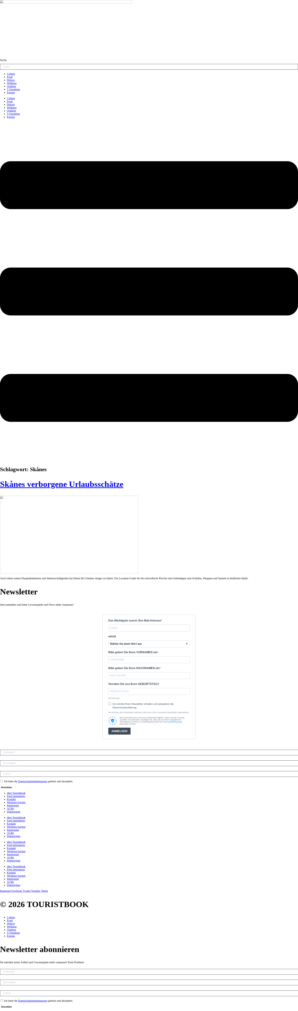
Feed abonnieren (16, 796)
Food (10, 76)
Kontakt (11, 799)
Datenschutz (13, 811)
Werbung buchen (16, 802)
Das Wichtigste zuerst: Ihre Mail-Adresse (134, 620)
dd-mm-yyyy (114, 698)
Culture (11, 73)
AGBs (10, 808)
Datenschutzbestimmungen (32, 781)
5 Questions (13, 89)
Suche (3, 60)
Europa (11, 92)
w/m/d (112, 636)
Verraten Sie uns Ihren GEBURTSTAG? (133, 684)
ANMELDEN (119, 731)
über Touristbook (16, 793)
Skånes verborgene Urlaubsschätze (61, 484)
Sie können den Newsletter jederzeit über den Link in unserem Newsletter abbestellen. (148, 712)
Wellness (12, 83)
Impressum (13, 805)
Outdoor (11, 86)
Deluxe (11, 80)
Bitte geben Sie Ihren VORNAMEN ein (132, 652)
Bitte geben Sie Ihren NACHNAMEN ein (134, 668)
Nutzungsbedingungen (172, 722)
